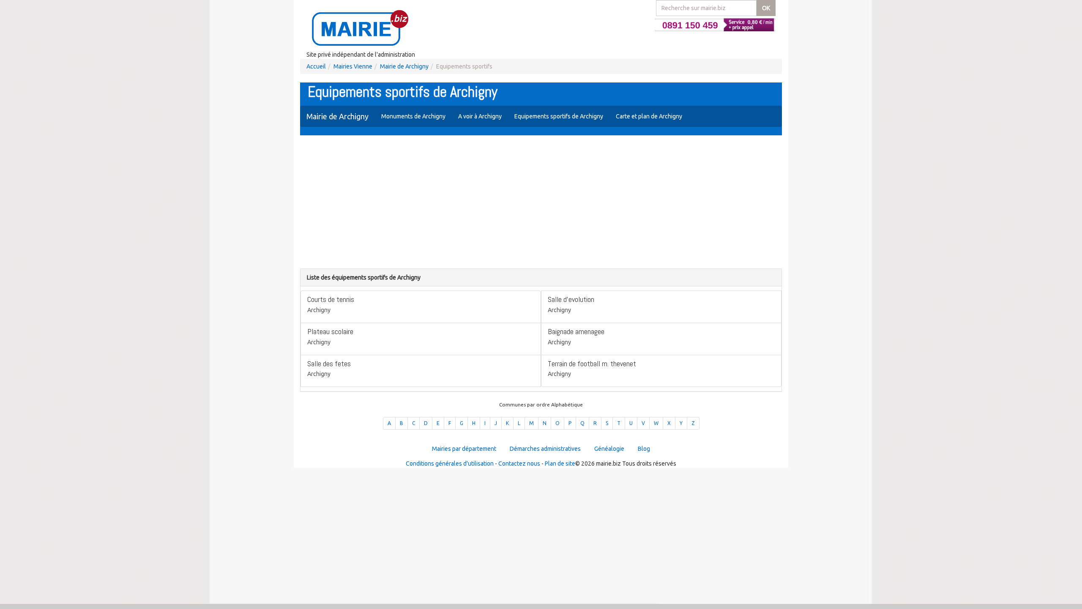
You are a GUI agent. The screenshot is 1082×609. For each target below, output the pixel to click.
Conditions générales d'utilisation (450, 463)
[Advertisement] (541, 203)
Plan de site (560, 463)
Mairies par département (464, 448)
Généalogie (609, 448)
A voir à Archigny (480, 116)
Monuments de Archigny (413, 116)
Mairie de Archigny (404, 66)
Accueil (316, 66)
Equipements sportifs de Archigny (558, 116)
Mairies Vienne (352, 66)
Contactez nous (519, 463)
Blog (644, 448)
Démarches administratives (545, 448)
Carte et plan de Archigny (649, 116)
